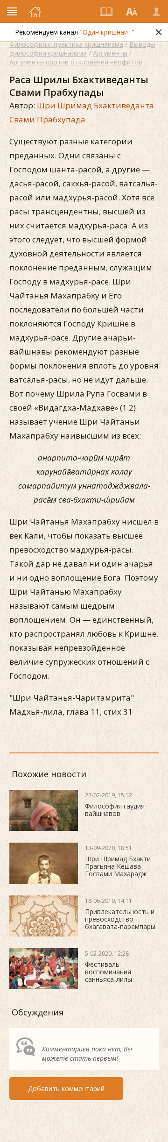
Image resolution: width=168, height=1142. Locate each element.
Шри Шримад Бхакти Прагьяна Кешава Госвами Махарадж (118, 866)
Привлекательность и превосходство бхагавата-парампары (120, 919)
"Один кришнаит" (107, 32)
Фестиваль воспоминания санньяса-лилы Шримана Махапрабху (120, 975)
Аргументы (110, 53)
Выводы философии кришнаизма (82, 48)
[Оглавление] (106, 11)
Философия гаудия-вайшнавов (116, 810)
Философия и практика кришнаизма (66, 44)
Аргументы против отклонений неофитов (75, 61)
